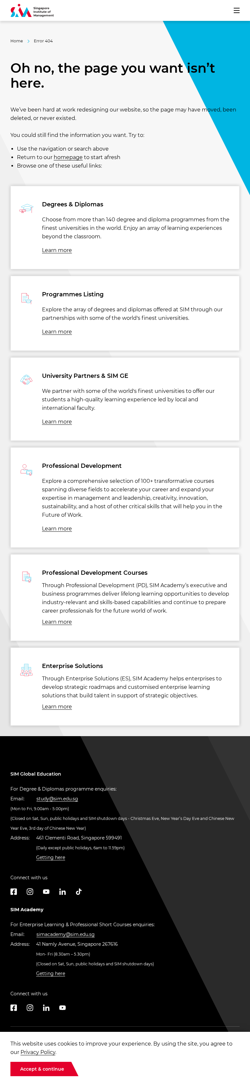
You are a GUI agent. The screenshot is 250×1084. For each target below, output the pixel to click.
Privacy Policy (38, 1052)
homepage (68, 157)
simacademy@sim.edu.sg (65, 934)
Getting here (50, 857)
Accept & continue (42, 1069)
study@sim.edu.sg (57, 799)
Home (16, 40)
